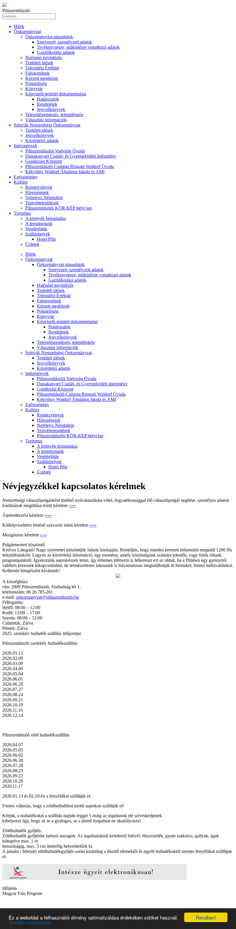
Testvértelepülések (42, 202)
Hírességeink (37, 192)
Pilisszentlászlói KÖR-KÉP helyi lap (58, 208)
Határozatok (48, 99)
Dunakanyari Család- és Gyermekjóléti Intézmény (70, 156)
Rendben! (206, 917)
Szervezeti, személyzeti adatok (64, 41)
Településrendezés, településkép (54, 114)
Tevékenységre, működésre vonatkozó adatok (78, 47)
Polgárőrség (36, 83)
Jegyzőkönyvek (51, 109)
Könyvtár (34, 88)
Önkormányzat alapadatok (49, 36)
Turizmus (22, 213)
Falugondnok (37, 73)
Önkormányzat (27, 31)
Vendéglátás (36, 228)
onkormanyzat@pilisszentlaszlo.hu (47, 597)
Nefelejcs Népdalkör (44, 197)
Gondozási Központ (43, 161)
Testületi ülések (39, 62)
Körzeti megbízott (41, 78)
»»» (72, 505)
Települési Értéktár (42, 67)
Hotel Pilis (46, 239)
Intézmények (25, 145)
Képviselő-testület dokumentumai (55, 93)
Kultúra (21, 182)
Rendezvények (38, 187)
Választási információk (46, 119)
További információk (30, 922)
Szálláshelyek (37, 233)
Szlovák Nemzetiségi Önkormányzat (47, 125)
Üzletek (32, 244)
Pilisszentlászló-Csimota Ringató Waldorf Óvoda (69, 166)
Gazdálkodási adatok (56, 52)
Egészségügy (26, 176)
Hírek (19, 26)
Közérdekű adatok (42, 140)
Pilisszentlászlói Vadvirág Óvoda (55, 150)
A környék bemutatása (45, 218)
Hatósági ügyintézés (43, 57)
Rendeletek (47, 104)
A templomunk (38, 223)
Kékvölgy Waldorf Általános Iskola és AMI (64, 171)
